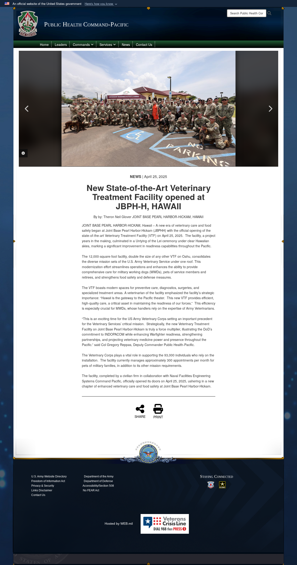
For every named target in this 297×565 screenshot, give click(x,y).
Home (44, 44)
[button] (101, 3)
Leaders (61, 44)
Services (106, 44)
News (126, 44)
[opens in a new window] (210, 484)
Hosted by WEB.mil (119, 523)
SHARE (140, 416)
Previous (27, 108)
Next (270, 108)
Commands (81, 44)
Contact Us (144, 44)
